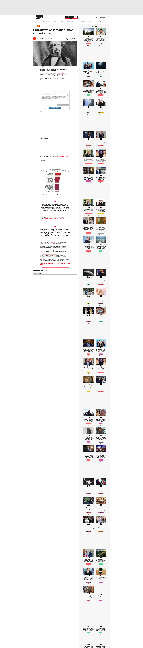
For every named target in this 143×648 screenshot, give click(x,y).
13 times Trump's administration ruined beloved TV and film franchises (100, 489)
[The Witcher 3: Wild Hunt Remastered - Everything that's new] (101, 431)
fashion (101, 582)
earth (101, 76)
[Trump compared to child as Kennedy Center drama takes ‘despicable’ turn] (101, 171)
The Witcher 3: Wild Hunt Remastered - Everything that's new (101, 438)
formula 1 (100, 321)
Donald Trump (101, 163)
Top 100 (43, 21)
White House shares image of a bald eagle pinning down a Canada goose (88, 40)
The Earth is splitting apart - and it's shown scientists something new (100, 73)
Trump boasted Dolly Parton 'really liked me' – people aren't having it (88, 228)
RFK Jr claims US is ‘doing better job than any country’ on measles (88, 350)
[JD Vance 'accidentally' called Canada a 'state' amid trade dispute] (88, 449)
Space (101, 632)
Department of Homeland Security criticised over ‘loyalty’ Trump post (101, 280)
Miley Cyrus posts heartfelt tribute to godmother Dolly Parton (88, 318)
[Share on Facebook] (72, 38)
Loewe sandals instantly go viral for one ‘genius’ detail (101, 578)
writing (38, 26)
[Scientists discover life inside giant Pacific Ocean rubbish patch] (101, 240)
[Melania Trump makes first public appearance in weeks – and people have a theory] (88, 553)
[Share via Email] (76, 38)
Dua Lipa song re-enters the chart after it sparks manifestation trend (101, 456)
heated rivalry (88, 582)
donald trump (88, 145)
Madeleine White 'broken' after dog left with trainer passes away (101, 110)
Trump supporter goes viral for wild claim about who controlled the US (88, 300)
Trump (61, 21)
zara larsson (101, 303)
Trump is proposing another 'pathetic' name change (88, 247)
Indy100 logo (71, 17)
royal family (101, 531)
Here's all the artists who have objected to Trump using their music (101, 160)
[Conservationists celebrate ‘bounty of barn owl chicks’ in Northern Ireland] (88, 379)
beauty (101, 423)
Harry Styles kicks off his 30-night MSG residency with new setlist (88, 488)
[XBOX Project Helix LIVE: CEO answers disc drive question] (101, 221)
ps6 (88, 112)
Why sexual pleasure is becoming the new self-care (101, 596)
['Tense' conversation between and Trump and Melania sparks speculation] (101, 379)
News (49, 21)
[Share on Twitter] (74, 38)
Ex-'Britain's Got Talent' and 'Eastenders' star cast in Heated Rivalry (88, 578)
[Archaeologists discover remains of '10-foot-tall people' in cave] (88, 621)
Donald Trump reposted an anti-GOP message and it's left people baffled (101, 143)
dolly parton (88, 180)
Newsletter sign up (101, 17)
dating (101, 600)
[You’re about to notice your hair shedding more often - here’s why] (88, 431)
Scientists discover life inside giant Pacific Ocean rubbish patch (101, 247)
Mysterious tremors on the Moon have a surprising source (88, 280)
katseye (88, 76)
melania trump (88, 564)
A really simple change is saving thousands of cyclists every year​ (55, 267)
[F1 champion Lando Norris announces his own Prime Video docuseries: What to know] (88, 84)
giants (88, 632)
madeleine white (100, 112)
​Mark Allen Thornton (61, 73)
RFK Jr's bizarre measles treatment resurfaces (88, 160)
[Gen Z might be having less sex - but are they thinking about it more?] (101, 589)
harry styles (88, 493)
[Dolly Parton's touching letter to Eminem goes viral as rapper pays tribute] (88, 171)
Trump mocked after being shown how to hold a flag (88, 508)
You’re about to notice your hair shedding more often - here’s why (89, 438)
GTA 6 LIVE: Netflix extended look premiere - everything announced (101, 39)
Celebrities (83, 21)
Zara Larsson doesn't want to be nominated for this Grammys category (101, 300)
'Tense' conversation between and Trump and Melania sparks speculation (101, 387)
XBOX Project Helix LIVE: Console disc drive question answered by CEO (101, 229)
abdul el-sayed (88, 531)
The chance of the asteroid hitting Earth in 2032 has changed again (101, 629)
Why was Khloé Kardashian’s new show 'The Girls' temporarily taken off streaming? (101, 509)
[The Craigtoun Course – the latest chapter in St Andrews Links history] (101, 553)
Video (90, 21)
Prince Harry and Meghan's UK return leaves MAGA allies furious (101, 528)
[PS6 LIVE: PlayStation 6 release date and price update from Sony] (88, 102)
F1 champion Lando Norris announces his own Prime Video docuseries (88, 91)
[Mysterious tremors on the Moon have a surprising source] (88, 272)
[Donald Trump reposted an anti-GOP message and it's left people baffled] (101, 134)
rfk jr (88, 354)
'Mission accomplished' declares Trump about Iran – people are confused (88, 143)
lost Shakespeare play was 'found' (50, 254)
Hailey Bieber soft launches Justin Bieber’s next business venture (89, 596)
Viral (77, 21)
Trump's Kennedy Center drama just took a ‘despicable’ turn (101, 178)
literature (35, 273)
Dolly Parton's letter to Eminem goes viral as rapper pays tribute (88, 178)
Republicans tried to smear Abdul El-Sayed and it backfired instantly (88, 527)
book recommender (55, 242)
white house (88, 43)
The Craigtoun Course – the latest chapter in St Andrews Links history (101, 560)
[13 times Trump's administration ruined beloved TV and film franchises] (101, 481)
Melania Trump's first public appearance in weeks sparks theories (88, 560)
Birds (88, 391)
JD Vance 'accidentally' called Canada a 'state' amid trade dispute (88, 456)
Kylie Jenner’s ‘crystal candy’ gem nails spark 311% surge (101, 420)
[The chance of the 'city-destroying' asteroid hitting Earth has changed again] (101, 621)
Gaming (55, 21)
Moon (88, 284)
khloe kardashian (101, 512)
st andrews (101, 564)
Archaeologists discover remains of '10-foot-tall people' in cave (88, 629)
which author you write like (62, 156)
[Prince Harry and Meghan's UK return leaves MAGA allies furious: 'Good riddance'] (101, 519)
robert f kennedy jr (88, 163)
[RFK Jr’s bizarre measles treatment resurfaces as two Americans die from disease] (88, 153)
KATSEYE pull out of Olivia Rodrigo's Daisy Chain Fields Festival (88, 72)
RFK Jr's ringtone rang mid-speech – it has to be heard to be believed (88, 368)
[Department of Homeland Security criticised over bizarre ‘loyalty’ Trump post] (101, 272)
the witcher (101, 441)
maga (88, 303)
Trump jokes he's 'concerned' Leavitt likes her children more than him (101, 92)
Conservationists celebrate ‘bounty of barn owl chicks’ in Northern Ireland (88, 387)
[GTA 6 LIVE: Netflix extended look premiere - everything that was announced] (101, 31)
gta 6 (101, 43)
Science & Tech (69, 21)
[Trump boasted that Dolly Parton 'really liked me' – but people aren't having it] (88, 221)
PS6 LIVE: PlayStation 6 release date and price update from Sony (88, 110)
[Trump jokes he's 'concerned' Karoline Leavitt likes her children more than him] (101, 84)
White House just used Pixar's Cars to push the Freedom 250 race (88, 420)
